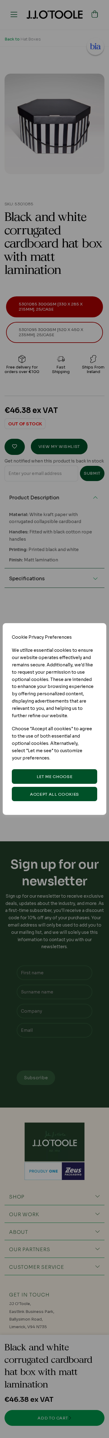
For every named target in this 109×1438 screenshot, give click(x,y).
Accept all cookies (54, 794)
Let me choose (54, 776)
